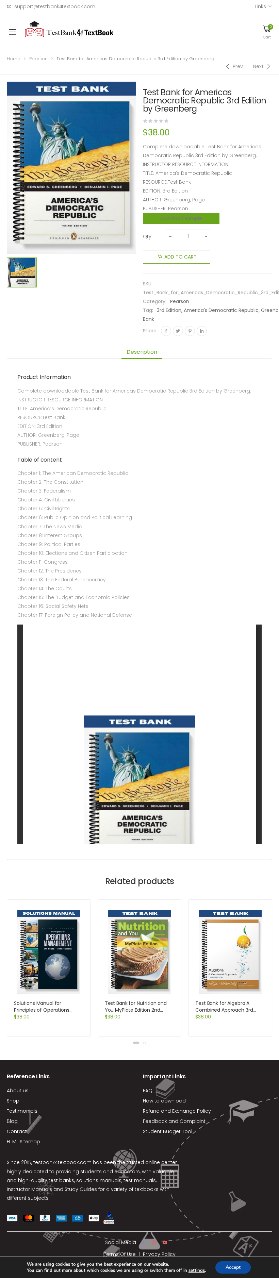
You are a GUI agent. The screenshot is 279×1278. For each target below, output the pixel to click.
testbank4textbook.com (62, 1162)
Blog (12, 1121)
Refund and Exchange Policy (177, 1111)
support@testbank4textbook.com (54, 6)
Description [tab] (142, 352)
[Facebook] (166, 331)
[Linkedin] (202, 331)
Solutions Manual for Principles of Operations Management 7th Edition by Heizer (46, 1013)
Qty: (147, 236)
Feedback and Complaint (174, 1121)
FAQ (147, 1090)
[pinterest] (154, 1242)
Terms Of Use (120, 1254)
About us (18, 1090)
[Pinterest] (190, 331)
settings (196, 1270)
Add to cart (180, 256)
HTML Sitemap (23, 1141)
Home (13, 58)
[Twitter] (178, 331)
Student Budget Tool (167, 1131)
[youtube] (165, 1242)
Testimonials (22, 1111)
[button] (136, 1043)
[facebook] (144, 1242)
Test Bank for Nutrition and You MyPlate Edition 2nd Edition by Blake (136, 1010)
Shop (13, 1100)
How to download (164, 1100)
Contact (17, 1131)
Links (260, 6)
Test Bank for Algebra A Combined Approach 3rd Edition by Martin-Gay (224, 1010)
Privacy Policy (159, 1254)
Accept (233, 1267)
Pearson (38, 58)
